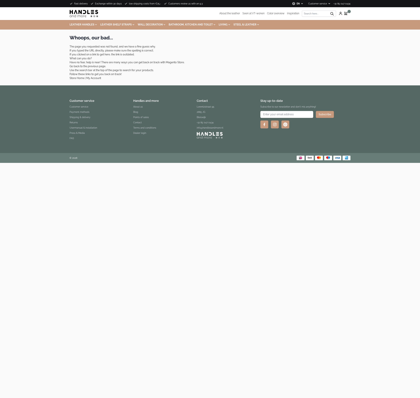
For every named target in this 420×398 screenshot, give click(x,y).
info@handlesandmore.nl (210, 127)
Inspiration (293, 13)
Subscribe (325, 114)
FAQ (72, 138)
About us (138, 106)
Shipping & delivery (80, 117)
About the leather (229, 13)
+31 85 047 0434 (342, 3)
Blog (135, 112)
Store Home (77, 78)
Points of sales (141, 117)
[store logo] (84, 13)
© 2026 (73, 158)
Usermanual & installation (83, 127)
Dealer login (139, 133)
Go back (75, 66)
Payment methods (79, 112)
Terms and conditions (144, 127)
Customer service (317, 3)
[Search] (332, 14)
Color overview (275, 13)
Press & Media (77, 133)
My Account (93, 78)
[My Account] (340, 13)
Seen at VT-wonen (253, 13)
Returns (74, 122)
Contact (137, 122)
